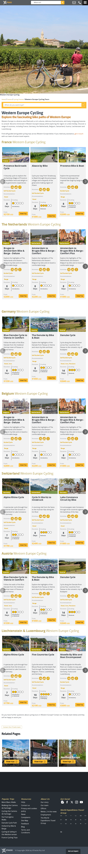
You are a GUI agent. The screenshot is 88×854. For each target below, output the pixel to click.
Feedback (25, 823)
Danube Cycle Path (9, 823)
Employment (46, 815)
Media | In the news (49, 811)
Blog (23, 827)
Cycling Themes (18, 99)
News (23, 814)
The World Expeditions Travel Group (48, 820)
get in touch (79, 134)
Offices (43, 808)
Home (3, 99)
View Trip (23, 213)
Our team (44, 805)
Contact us (25, 805)
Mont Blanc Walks (9, 802)
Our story (44, 802)
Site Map (24, 820)
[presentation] (2, 181)
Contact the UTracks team (12, 727)
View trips (10, 761)
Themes (9, 99)
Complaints (25, 817)
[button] (5, 93)
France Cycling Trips (10, 837)
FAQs (23, 802)
